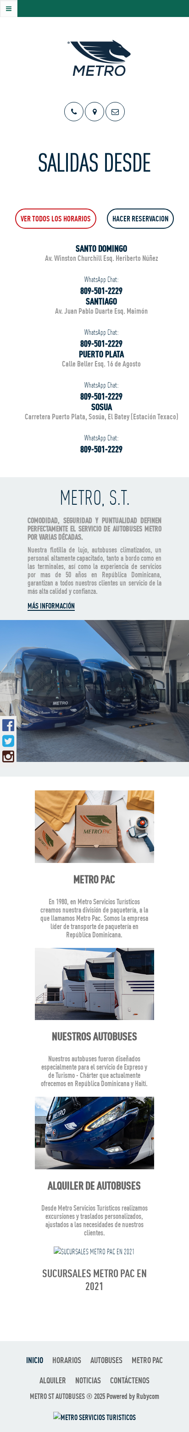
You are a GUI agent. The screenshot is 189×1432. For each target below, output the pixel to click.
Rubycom (147, 1396)
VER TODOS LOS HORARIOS (56, 218)
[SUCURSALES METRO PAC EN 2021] (94, 1251)
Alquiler (52, 1380)
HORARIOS (66, 1360)
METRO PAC (147, 1360)
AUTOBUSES (106, 1360)
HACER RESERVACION (140, 218)
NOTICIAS (88, 1380)
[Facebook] (8, 725)
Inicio (34, 1360)
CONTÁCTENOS (130, 1380)
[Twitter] (8, 741)
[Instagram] (8, 756)
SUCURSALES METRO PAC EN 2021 (94, 1279)
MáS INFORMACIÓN (51, 606)
